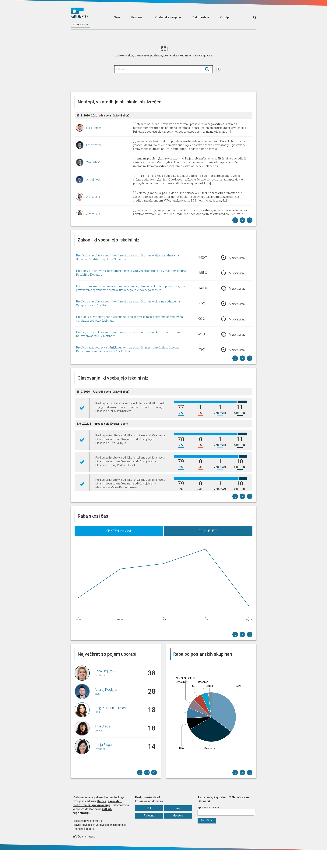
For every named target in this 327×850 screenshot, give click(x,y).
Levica (98, 730)
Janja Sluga (103, 745)
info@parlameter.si (84, 836)
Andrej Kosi (93, 179)
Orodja (225, 17)
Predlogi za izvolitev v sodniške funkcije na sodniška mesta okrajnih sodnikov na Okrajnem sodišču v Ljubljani (129, 318)
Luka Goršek (93, 127)
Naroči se (206, 820)
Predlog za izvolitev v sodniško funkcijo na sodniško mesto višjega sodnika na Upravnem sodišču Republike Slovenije (127, 257)
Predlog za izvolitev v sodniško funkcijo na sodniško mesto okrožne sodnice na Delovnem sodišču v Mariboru (128, 334)
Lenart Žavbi (93, 145)
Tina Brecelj (103, 726)
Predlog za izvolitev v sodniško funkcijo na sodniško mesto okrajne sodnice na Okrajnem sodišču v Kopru (128, 303)
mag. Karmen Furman (110, 708)
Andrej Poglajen (106, 689)
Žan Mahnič (93, 162)
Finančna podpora (83, 828)
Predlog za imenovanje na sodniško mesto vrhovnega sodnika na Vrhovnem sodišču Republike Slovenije (131, 272)
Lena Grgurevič (106, 671)
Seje (117, 17)
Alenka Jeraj (93, 196)
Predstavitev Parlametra (87, 820)
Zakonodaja (200, 17)
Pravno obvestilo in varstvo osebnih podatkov (99, 824)
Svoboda (100, 675)
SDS (97, 693)
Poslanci (137, 17)
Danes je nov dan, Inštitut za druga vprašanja (97, 803)
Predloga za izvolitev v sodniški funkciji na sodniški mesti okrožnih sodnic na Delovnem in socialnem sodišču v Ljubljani (127, 349)
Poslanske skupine (168, 17)
